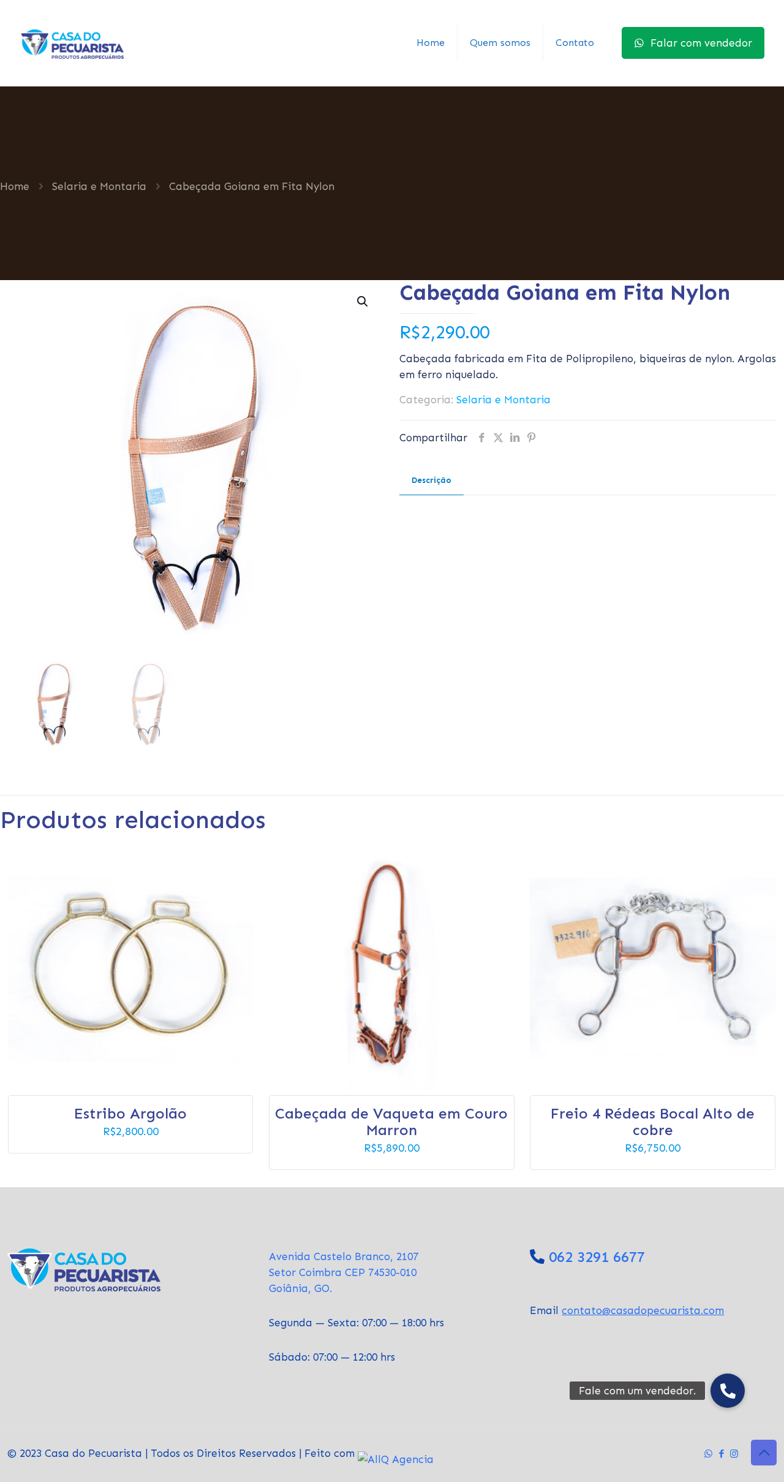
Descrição (431, 480)
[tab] (431, 481)
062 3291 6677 (597, 1257)
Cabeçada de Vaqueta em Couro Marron (391, 1121)
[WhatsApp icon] (708, 1453)
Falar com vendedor (701, 43)
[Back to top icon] (764, 1452)
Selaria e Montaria (99, 186)
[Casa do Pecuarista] (72, 43)
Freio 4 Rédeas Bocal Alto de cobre (653, 1121)
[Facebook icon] (721, 1453)
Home (14, 186)
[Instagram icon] (734, 1453)
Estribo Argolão (130, 1113)
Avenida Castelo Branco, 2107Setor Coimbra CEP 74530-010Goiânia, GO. (343, 1272)
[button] (363, 301)
